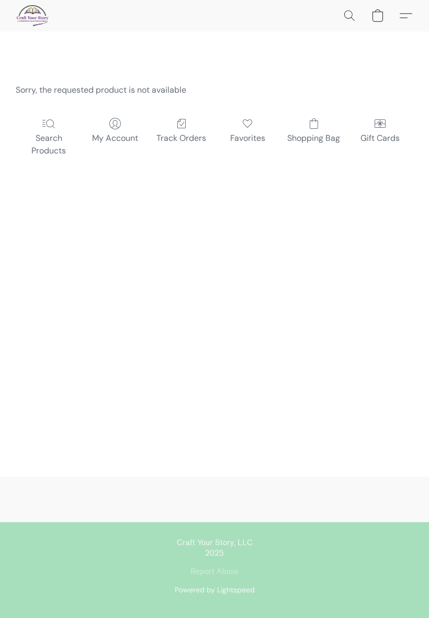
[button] (33, 15)
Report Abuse (214, 571)
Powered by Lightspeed (215, 589)
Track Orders (181, 138)
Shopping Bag (313, 138)
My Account (115, 138)
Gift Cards (380, 138)
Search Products (48, 144)
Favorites (247, 138)
